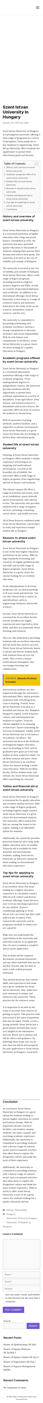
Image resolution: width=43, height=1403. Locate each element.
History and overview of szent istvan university (20, 169)
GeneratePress (21, 1399)
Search (7, 1321)
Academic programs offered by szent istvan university (21, 176)
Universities (21, 1210)
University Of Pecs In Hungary (21, 1218)
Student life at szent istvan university (19, 183)
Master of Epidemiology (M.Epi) (19, 1344)
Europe (10, 1210)
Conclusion (11, 209)
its (35, 292)
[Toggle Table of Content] (35, 164)
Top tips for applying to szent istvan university (20, 204)
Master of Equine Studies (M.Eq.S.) (21, 1357)
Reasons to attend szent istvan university (21, 190)
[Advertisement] (21, 38)
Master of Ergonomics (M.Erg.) (19, 1361)
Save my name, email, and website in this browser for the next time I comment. (22, 1298)
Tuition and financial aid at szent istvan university (19, 197)
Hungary (11, 1214)
